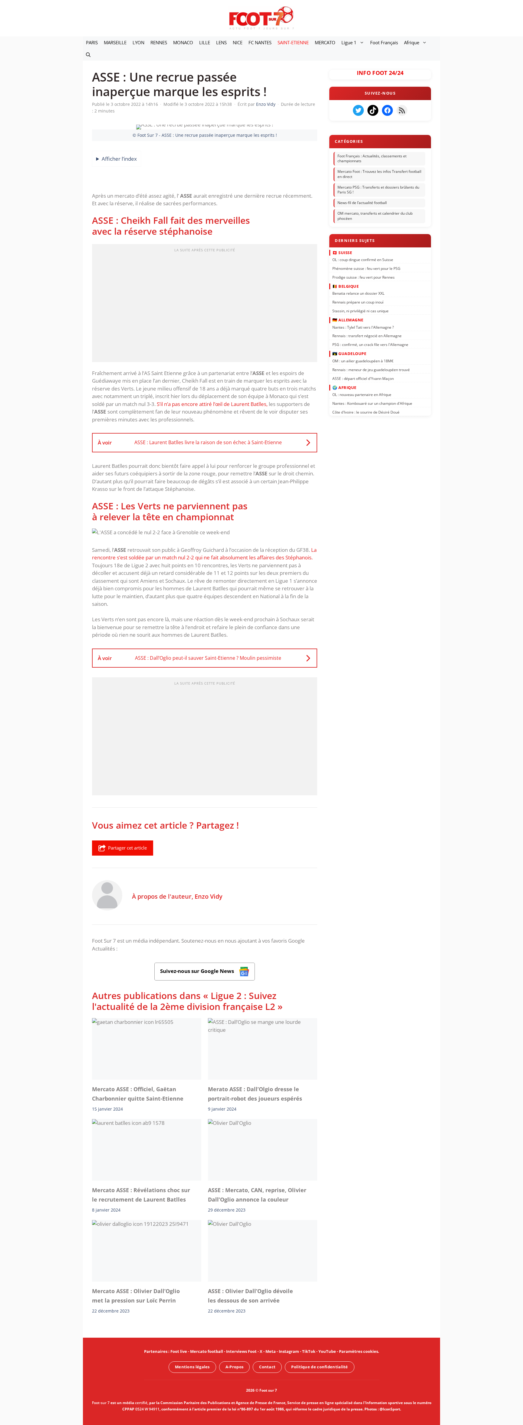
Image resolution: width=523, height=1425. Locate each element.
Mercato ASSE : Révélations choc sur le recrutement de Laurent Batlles (141, 1195)
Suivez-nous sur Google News (197, 971)
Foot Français (384, 42)
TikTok (308, 1351)
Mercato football (206, 1351)
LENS (221, 42)
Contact (267, 1367)
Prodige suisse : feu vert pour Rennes (363, 277)
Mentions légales (192, 1367)
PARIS (92, 42)
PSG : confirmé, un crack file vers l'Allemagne (370, 344)
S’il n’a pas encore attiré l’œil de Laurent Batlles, (212, 404)
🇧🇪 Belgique (345, 286)
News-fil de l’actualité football (362, 202)
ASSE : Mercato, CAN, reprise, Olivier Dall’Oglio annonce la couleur (257, 1195)
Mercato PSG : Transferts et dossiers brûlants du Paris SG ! (378, 190)
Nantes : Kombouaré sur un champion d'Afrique (372, 403)
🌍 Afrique (344, 387)
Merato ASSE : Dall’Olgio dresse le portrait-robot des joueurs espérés (255, 1094)
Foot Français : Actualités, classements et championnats (371, 158)
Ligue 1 (349, 42)
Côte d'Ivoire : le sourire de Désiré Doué (366, 412)
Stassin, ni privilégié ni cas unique (360, 311)
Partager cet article (127, 848)
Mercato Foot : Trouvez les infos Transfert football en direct (379, 174)
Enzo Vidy (208, 896)
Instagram (289, 1351)
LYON (138, 42)
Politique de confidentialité (319, 1367)
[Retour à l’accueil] (261, 17)
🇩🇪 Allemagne (347, 320)
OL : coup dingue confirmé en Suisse (362, 259)
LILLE (204, 42)
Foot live (178, 1351)
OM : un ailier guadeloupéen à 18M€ (362, 361)
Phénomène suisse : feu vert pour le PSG (366, 268)
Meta (270, 1351)
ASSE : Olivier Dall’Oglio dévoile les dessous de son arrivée (250, 1295)
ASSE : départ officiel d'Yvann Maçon (363, 378)
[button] (88, 55)
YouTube (327, 1351)
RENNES (158, 42)
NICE (237, 42)
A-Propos (234, 1367)
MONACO (183, 42)
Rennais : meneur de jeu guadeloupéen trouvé (371, 369)
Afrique (411, 42)
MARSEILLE (115, 42)
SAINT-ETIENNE (293, 42)
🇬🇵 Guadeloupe (349, 353)
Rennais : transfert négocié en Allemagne (367, 336)
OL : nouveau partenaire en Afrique (361, 394)
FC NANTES (259, 42)
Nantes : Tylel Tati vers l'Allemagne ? (363, 327)
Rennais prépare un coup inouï (357, 302)
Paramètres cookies (358, 1351)
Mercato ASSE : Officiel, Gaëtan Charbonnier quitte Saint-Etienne (137, 1094)
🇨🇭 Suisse (342, 252)
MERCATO (325, 42)
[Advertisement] (204, 305)
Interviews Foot (241, 1351)
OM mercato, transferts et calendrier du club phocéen (375, 216)
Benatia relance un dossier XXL (358, 293)
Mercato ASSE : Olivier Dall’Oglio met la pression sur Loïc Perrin (136, 1295)
